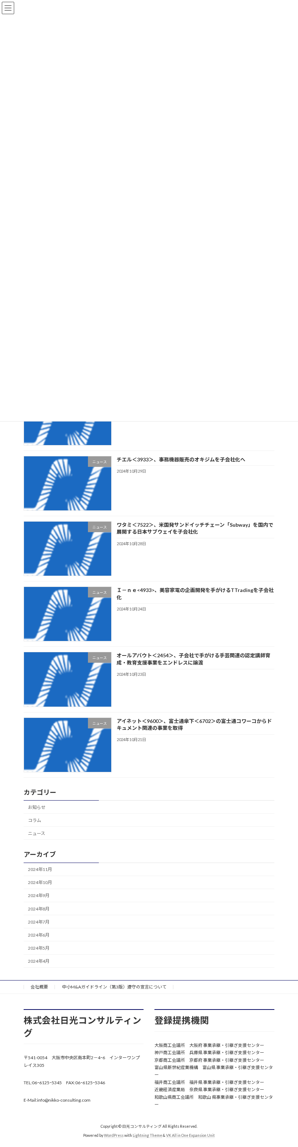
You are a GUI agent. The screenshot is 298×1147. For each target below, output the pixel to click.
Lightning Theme (147, 1136)
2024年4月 (38, 961)
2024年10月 (40, 882)
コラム (34, 820)
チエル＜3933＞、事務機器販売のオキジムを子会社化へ (181, 459)
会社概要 (39, 987)
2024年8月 (38, 908)
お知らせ (36, 807)
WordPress (114, 1136)
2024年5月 (38, 948)
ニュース (36, 833)
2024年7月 (38, 922)
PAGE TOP (284, 1105)
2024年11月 (40, 869)
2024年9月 (38, 895)
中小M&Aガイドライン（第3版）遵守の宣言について (114, 987)
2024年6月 (38, 935)
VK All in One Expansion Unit (190, 1136)
